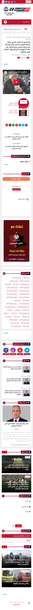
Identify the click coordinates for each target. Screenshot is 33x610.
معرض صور (25, 323)
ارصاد (15, 284)
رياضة (26, 310)
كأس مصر (25, 317)
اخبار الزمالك (24, 281)
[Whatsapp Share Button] (13, 125)
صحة (14, 313)
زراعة (17, 310)
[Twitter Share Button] (23, 125)
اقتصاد (8, 284)
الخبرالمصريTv (15, 37)
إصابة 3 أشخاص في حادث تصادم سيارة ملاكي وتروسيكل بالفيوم (17, 563)
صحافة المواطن (24, 313)
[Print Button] (6, 125)
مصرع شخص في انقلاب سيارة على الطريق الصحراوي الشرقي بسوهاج (12, 392)
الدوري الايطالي (24, 294)
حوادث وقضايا (12, 304)
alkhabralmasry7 (25, 445)
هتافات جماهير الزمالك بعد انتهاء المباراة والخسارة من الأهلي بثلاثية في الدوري (13, 104)
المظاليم (26, 300)
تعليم (17, 300)
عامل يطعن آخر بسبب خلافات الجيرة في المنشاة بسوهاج (17, 424)
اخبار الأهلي (17, 278)
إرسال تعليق (16, 189)
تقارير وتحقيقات (24, 304)
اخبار (26, 278)
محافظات (13, 320)
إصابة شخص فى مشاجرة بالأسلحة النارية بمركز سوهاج (12, 368)
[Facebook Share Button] (26, 125)
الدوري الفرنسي (24, 297)
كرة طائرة (8, 317)
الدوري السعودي (12, 294)
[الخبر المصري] (16, 11)
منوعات (26, 326)
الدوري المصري (12, 297)
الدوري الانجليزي (12, 291)
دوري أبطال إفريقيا (23, 307)
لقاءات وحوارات (24, 320)
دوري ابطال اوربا (10, 307)
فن (6, 313)
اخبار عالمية (24, 284)
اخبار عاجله (14, 281)
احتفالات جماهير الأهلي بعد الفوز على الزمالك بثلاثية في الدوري (13, 111)
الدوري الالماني (24, 291)
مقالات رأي (15, 323)
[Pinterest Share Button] (19, 125)
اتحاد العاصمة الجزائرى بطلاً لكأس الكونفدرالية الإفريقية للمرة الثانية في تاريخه (17, 467)
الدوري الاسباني (12, 288)
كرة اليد (17, 317)
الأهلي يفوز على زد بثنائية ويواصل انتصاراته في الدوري (18, 582)
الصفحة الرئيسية (24, 37)
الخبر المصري (16, 604)
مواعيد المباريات (16, 326)
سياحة (10, 310)
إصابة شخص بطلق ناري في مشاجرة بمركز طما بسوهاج (13, 380)
